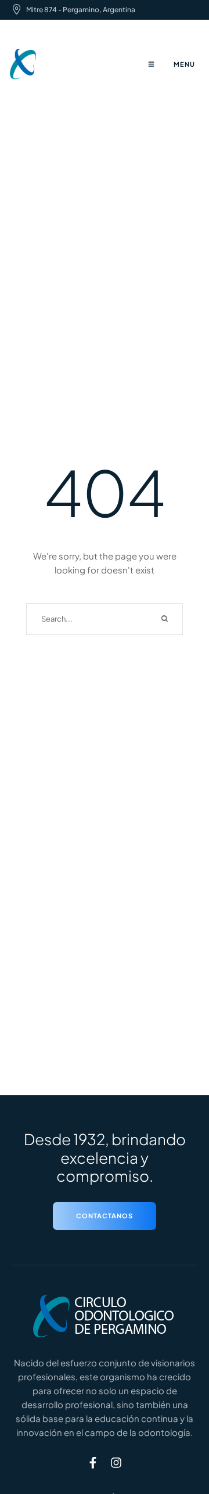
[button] (104, 1216)
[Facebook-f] (93, 1462)
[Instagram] (116, 1462)
